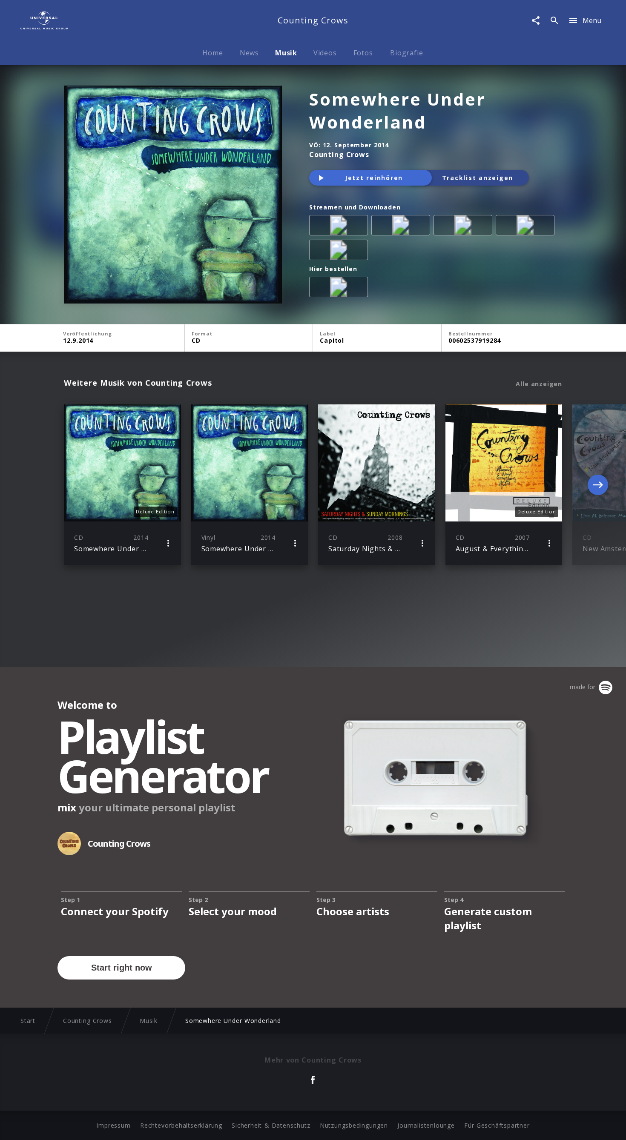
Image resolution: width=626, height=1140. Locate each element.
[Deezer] (527, 227)
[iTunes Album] (340, 252)
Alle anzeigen (539, 384)
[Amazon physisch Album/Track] (340, 289)
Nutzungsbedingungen (354, 1125)
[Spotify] (465, 227)
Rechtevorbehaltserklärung (181, 1125)
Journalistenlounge (425, 1125)
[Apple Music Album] (340, 227)
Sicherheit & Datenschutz (271, 1125)
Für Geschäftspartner (496, 1125)
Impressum (113, 1125)
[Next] (598, 485)
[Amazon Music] (402, 227)
